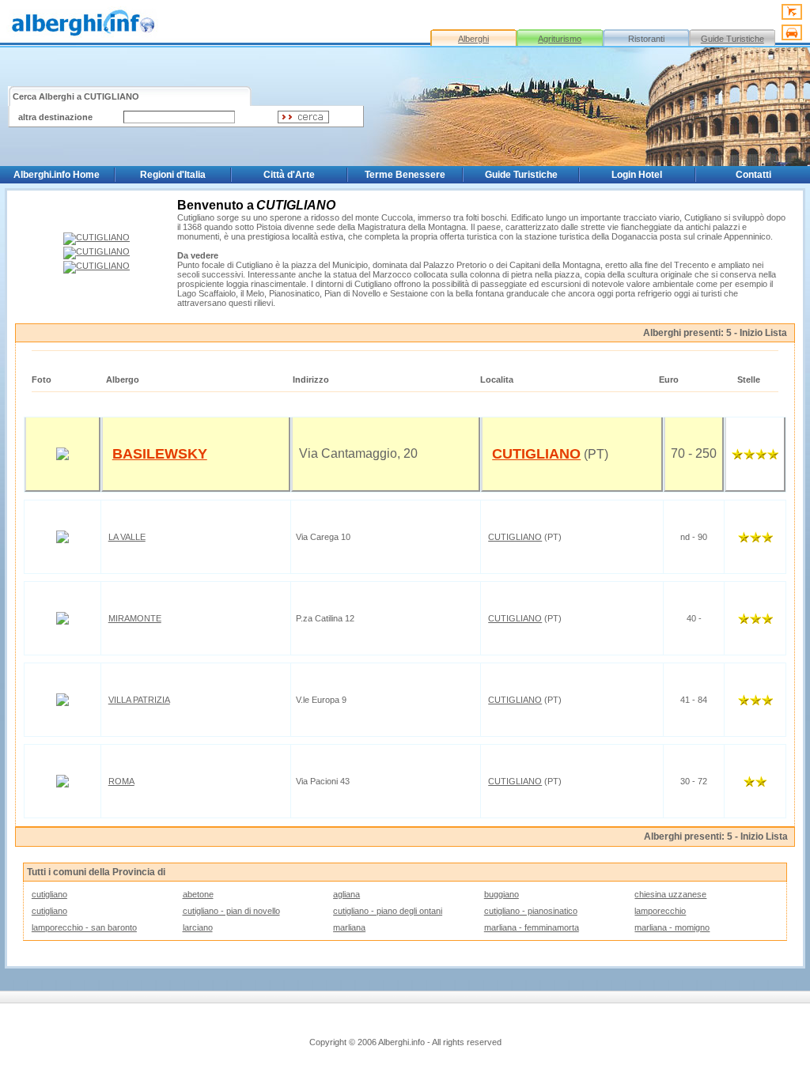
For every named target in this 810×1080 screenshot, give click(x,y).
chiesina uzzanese (670, 894)
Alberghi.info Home (56, 174)
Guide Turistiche (732, 38)
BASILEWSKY (159, 454)
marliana (349, 927)
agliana (346, 894)
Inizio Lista (763, 332)
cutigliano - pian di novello (231, 911)
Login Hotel (636, 174)
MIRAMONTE (134, 618)
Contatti (753, 174)
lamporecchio (660, 911)
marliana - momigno (672, 927)
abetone (198, 894)
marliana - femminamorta (531, 927)
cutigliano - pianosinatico (530, 911)
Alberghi (473, 38)
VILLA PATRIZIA (139, 699)
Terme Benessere (405, 174)
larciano (198, 927)
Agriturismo (559, 38)
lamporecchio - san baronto (84, 927)
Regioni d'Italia (173, 174)
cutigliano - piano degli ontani (387, 911)
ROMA (121, 781)
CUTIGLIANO (536, 454)
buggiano (501, 894)
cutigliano (49, 894)
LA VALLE (127, 537)
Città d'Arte (289, 174)
